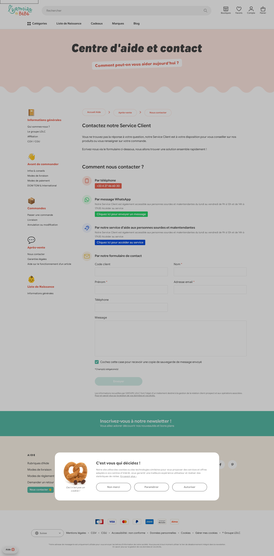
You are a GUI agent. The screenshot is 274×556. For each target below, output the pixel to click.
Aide (8, 549)
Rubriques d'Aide (38, 463)
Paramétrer (151, 487)
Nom (178, 264)
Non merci (113, 487)
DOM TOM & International (41, 185)
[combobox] (47, 533)
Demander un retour (40, 482)
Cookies (186, 533)
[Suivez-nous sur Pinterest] (232, 464)
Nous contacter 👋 (41, 489)
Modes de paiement (38, 180)
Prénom (101, 282)
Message (101, 317)
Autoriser (189, 487)
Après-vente (125, 112)
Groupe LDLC (232, 533)
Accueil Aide (94, 112)
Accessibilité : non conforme (128, 533)
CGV (93, 533)
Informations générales (40, 293)
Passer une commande (40, 215)
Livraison (32, 219)
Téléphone (102, 299)
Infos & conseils (36, 170)
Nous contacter (36, 254)
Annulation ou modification (42, 224)
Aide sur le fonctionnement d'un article (49, 264)
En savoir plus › (128, 476)
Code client (102, 264)
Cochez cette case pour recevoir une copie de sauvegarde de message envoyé (151, 362)
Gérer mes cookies (206, 533)
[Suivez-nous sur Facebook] (220, 464)
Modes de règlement (40, 476)
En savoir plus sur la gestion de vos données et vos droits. (137, 547)
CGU (104, 533)
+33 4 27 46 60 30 (108, 186)
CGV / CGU (33, 141)
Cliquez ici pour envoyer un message (121, 214)
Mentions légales (76, 533)
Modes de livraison (37, 175)
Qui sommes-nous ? (38, 126)
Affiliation (32, 136)
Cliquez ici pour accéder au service (120, 242)
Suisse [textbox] (43, 533)
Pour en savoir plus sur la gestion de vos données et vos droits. (125, 395)
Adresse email (184, 282)
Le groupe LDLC (36, 131)
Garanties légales (37, 259)
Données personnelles (163, 533)
